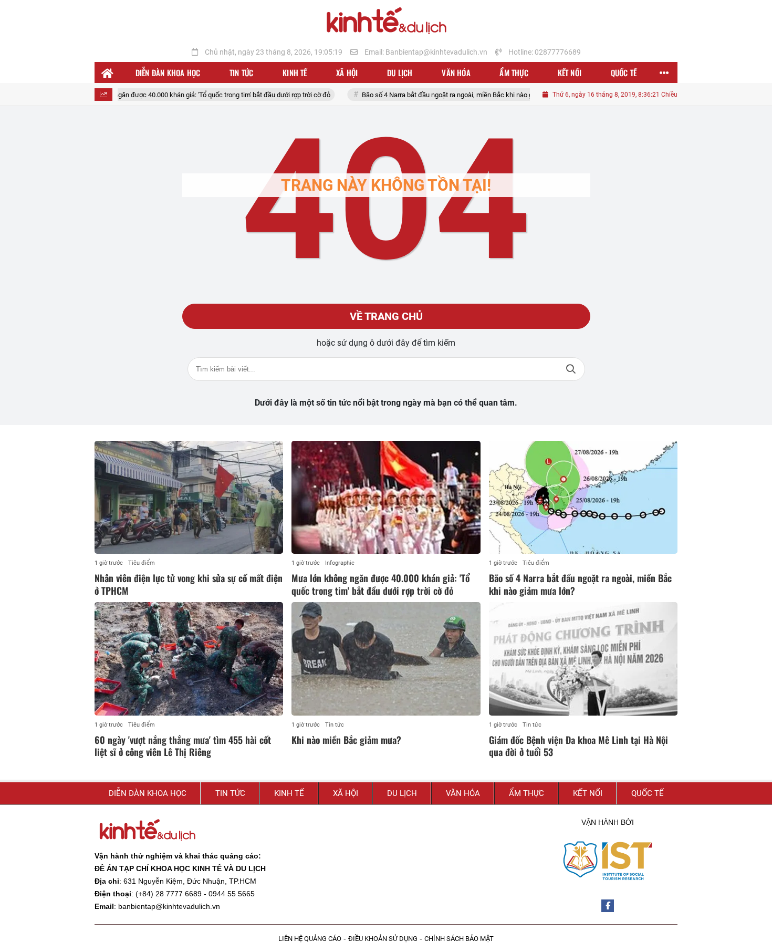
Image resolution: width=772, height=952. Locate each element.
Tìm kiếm (571, 369)
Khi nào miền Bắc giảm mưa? (346, 740)
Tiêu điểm (141, 563)
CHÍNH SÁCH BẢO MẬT (459, 939)
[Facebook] (607, 905)
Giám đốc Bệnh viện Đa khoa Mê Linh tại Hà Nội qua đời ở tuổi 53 (578, 746)
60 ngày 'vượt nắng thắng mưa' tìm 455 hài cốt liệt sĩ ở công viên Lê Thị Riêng (183, 746)
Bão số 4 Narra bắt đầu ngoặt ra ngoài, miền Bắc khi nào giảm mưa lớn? (447, 95)
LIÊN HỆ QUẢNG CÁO (309, 939)
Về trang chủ (386, 316)
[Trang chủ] (108, 72)
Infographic (339, 563)
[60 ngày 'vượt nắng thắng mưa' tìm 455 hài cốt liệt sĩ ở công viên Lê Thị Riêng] (189, 659)
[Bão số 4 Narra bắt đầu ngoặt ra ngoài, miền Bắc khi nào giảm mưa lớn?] (583, 497)
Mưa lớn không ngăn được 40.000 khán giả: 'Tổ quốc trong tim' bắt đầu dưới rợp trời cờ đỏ (180, 95)
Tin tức (334, 724)
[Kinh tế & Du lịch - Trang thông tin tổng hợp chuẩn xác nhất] (386, 21)
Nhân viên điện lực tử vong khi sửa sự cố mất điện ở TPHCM (189, 584)
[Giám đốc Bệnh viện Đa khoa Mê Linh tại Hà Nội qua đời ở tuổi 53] (583, 659)
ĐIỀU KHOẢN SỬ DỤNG (383, 939)
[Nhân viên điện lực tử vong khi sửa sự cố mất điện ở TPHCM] (189, 497)
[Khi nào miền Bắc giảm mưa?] (385, 659)
